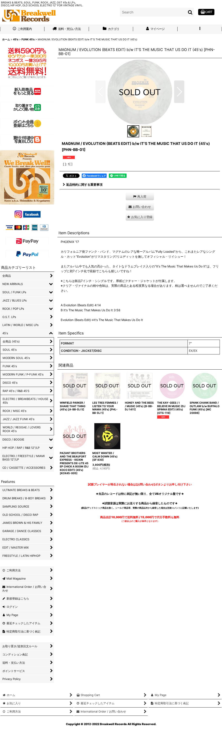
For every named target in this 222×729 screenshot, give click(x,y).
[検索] (190, 12)
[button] (200, 29)
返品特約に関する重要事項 (84, 184)
